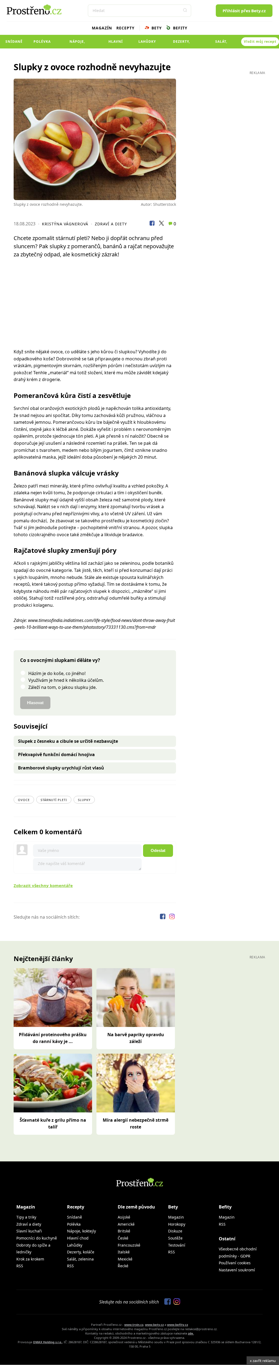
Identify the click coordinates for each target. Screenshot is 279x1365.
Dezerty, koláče (181, 43)
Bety (156, 27)
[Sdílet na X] (161, 224)
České (123, 1238)
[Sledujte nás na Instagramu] (172, 917)
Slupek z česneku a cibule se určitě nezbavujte (68, 741)
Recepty (125, 27)
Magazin (176, 1217)
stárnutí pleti (54, 800)
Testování (176, 1245)
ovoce (24, 800)
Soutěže (175, 1238)
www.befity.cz (177, 1325)
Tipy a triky (26, 1217)
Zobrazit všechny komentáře (43, 885)
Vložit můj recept (260, 41)
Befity (179, 27)
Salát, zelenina (221, 43)
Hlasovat (35, 702)
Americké (126, 1224)
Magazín (102, 27)
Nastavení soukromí (237, 1269)
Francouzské (129, 1245)
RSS (19, 1265)
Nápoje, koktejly (77, 43)
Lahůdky (147, 41)
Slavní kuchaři (29, 1231)
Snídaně (14, 41)
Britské (124, 1231)
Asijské (124, 1217)
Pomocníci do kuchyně (36, 1238)
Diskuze (175, 1231)
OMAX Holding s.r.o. (47, 1342)
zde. (191, 1333)
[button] (185, 10)
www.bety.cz (154, 1325)
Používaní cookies (235, 1262)
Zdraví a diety (111, 223)
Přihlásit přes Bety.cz (244, 10)
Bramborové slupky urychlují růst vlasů (61, 768)
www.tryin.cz (133, 1325)
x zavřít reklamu (263, 1360)
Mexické (125, 1259)
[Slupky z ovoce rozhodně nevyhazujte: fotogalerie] (95, 139)
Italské (124, 1251)
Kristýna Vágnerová (65, 223)
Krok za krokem (30, 1259)
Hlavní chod (115, 43)
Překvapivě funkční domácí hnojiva (56, 754)
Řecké (123, 1265)
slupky (84, 800)
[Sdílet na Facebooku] (152, 224)
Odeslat (158, 850)
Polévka (42, 41)
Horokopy (176, 1224)
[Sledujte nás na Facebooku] (163, 917)
